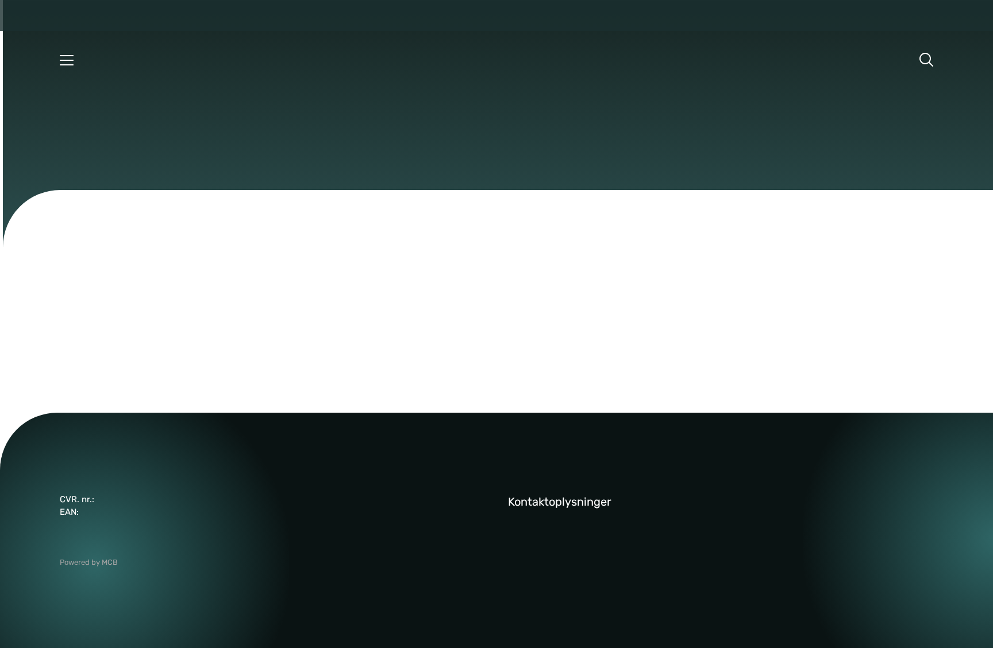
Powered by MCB (89, 562)
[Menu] (67, 59)
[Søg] (926, 60)
